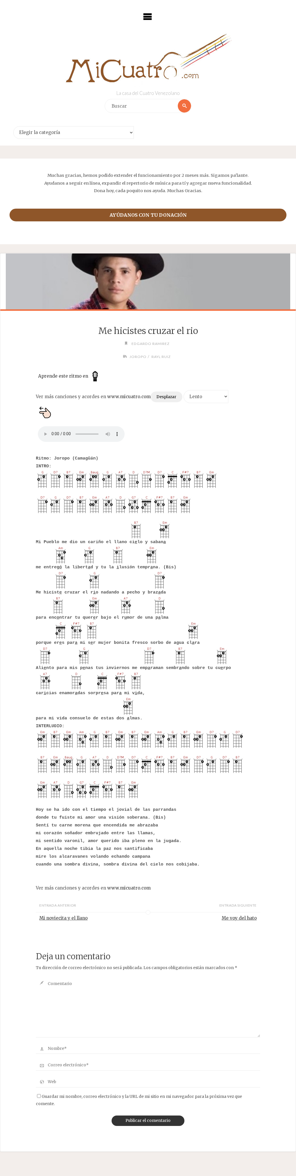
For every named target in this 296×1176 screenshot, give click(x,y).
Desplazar (166, 396)
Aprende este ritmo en (63, 376)
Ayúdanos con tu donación (148, 215)
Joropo (138, 356)
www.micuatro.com (129, 396)
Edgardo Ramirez (151, 343)
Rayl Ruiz (161, 356)
